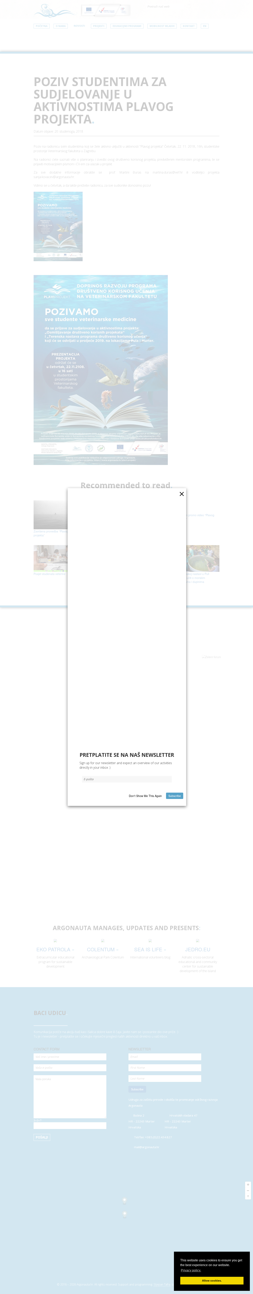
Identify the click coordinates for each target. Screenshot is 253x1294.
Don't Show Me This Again (145, 796)
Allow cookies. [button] (212, 1280)
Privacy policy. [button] (191, 1270)
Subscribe (174, 796)
